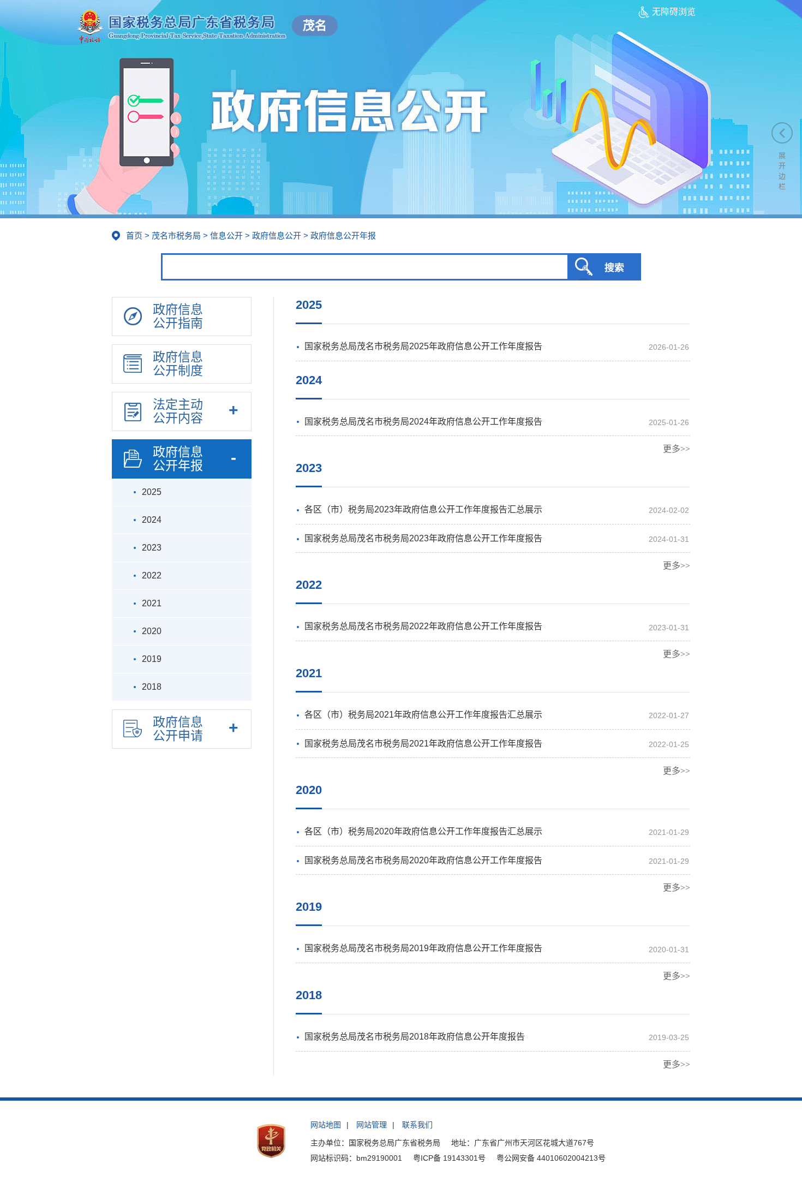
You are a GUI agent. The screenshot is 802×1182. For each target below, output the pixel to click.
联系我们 (417, 1124)
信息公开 (226, 235)
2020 (309, 790)
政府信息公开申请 (178, 729)
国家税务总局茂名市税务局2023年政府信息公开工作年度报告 (423, 538)
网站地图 (325, 1124)
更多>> (676, 448)
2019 (309, 907)
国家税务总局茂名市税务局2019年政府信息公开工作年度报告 (423, 948)
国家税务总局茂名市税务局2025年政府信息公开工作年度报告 (423, 346)
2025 (309, 305)
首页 (134, 235)
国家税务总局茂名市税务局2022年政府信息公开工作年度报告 (423, 626)
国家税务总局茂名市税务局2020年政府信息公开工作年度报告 (423, 860)
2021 (309, 673)
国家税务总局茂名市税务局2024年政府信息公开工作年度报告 (423, 421)
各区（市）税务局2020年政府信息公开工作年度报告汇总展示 (423, 831)
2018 (309, 995)
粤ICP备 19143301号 (449, 1158)
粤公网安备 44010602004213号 (551, 1158)
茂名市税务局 (176, 235)
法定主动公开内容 (178, 411)
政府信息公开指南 (178, 316)
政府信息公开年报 (178, 459)
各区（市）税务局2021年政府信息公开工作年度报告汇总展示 (423, 714)
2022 (309, 585)
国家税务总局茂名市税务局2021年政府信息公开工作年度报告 (423, 743)
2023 (309, 468)
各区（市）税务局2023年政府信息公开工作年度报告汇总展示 (423, 509)
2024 (309, 380)
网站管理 (371, 1124)
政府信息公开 (276, 235)
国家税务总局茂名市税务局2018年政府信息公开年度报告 (414, 1036)
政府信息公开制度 (178, 364)
